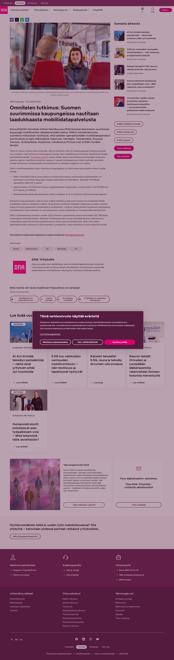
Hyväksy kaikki (120, 342)
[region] (88, 330)
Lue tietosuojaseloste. (50, 334)
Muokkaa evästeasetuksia (55, 342)
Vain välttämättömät (88, 342)
